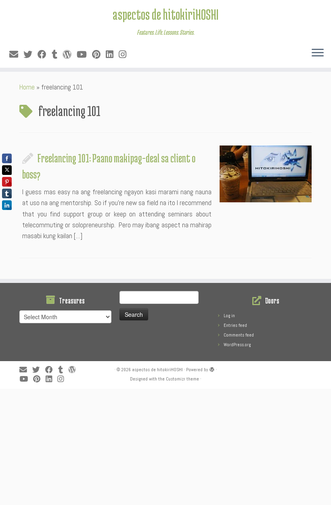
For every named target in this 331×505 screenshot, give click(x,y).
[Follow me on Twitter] (30, 54)
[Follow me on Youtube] (84, 54)
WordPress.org (237, 344)
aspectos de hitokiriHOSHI (165, 14)
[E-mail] (16, 54)
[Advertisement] (165, 445)
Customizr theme (182, 379)
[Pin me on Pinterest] (99, 54)
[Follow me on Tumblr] (57, 54)
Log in (229, 315)
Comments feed (239, 335)
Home (27, 87)
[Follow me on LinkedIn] (112, 54)
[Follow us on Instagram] (125, 54)
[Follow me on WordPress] (70, 54)
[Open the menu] (318, 53)
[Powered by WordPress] (212, 368)
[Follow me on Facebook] (45, 54)
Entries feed (235, 325)
